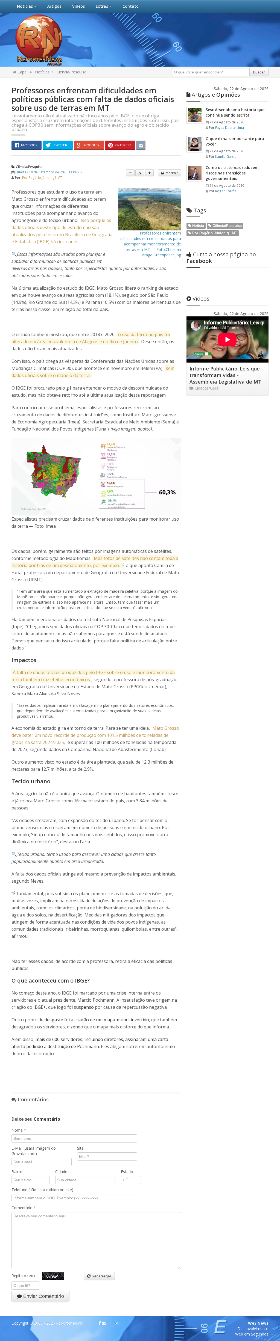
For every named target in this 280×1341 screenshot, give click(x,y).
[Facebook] (100, 1323)
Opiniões (216, 94)
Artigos (54, 6)
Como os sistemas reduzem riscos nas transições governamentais (232, 173)
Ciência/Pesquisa (71, 72)
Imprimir (171, 173)
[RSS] (116, 1323)
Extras (102, 6)
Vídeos (78, 6)
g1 (68, 388)
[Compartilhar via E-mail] (140, 145)
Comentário (23, 1207)
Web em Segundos (252, 1334)
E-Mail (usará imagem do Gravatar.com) (33, 1151)
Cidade (61, 1171)
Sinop (37, 835)
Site (80, 1148)
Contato (130, 6)
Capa (21, 72)
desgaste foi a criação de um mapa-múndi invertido (97, 1020)
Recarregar (101, 1276)
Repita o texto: (26, 1275)
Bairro (16, 1171)
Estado (127, 1171)
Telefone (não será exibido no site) (42, 1189)
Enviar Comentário (43, 1296)
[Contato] (104, 1323)
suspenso (84, 1007)
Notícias (25, 6)
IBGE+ (39, 1007)
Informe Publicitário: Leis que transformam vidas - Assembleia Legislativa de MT (225, 375)
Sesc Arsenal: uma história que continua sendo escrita (235, 112)
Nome (18, 1130)
